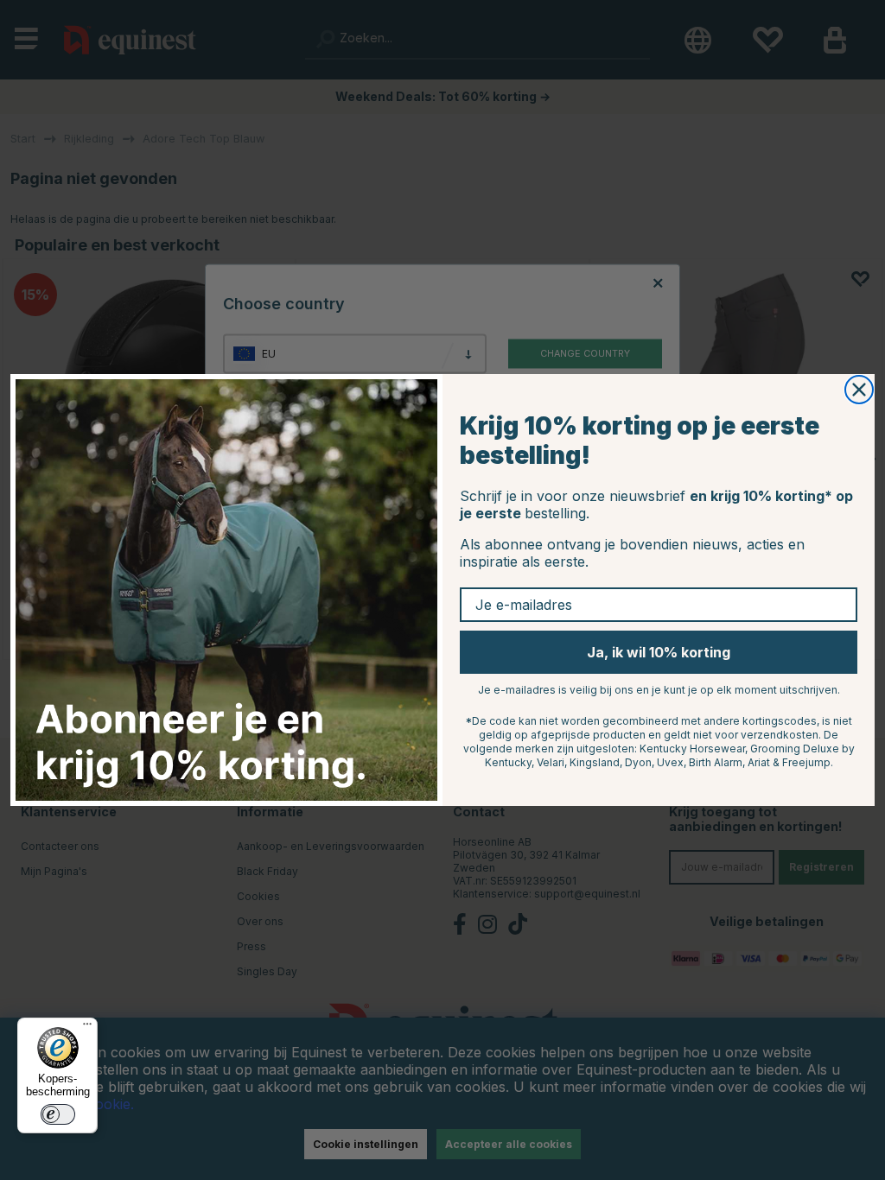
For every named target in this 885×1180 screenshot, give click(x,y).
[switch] (58, 1114)
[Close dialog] (859, 389)
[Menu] (87, 1028)
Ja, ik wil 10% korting (658, 652)
